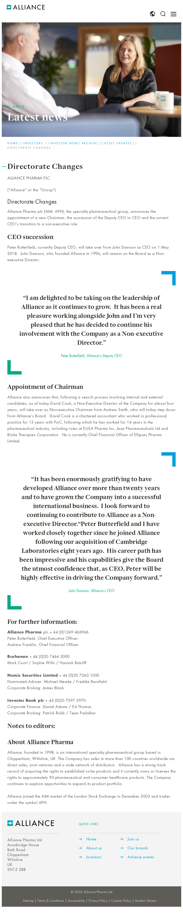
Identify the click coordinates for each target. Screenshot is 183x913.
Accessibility (76, 900)
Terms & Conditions (50, 900)
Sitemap (28, 900)
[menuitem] (152, 14)
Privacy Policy (98, 900)
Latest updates (117, 143)
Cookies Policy (121, 900)
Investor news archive (73, 143)
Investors (34, 143)
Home (12, 143)
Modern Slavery (145, 900)
